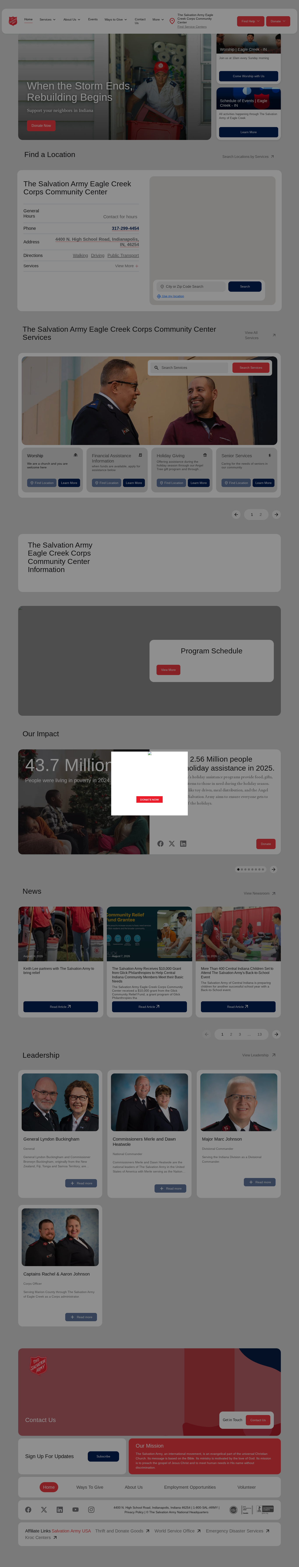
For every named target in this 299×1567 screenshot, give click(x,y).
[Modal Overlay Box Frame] (149, 783)
